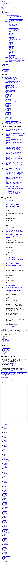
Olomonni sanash (4, 372)
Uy (4, 11)
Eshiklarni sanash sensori (17, 370)
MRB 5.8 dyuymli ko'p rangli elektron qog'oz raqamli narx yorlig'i (15, 236)
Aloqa (4, 65)
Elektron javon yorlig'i (6, 370)
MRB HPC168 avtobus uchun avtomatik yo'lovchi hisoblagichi (13, 149)
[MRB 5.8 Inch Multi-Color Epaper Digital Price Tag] (15, 231)
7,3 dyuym (11, 51)
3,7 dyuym (11, 44)
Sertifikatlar (6, 62)
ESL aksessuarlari (13, 30)
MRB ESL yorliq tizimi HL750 (13, 169)
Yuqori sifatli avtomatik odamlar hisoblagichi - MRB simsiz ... (13, 185)
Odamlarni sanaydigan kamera (16, 17)
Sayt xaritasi (19, 369)
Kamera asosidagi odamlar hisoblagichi (12, 374)
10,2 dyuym (12, 53)
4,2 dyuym (11, 46)
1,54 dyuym (12, 31)
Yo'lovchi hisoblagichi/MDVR (16, 19)
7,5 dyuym (11, 52)
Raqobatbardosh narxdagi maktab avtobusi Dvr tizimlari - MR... (14, 178)
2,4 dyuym (11, 37)
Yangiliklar (5, 64)
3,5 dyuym (11, 43)
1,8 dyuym (11, 33)
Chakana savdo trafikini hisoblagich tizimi (10, 373)
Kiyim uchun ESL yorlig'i (15, 25)
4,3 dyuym (11, 47)
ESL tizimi (8, 21)
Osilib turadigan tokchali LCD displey (17, 60)
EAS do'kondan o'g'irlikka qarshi (13, 61)
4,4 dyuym (11, 48)
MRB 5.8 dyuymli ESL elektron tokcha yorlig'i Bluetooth (13, 206)
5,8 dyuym (11, 49)
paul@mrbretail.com (8, 5)
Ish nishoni (11, 26)
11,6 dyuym (12, 55)
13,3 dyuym (12, 56)
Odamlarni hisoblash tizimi (12, 15)
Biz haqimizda (6, 12)
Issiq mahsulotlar (11, 369)
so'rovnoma (9, 227)
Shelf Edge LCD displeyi (15, 58)
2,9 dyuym (11, 40)
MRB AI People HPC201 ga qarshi (14, 130)
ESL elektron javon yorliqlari (12, 153)
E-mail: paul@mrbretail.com (9, 363)
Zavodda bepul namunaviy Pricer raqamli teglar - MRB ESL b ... (13, 193)
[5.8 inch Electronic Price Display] (14, 287)
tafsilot (13, 227)
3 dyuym (11, 42)
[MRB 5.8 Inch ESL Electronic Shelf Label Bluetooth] (15, 202)
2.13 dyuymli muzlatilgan (15, 35)
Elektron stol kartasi (13, 28)
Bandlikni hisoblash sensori (15, 20)
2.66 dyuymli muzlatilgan (15, 39)
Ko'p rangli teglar (13, 22)
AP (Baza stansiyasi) (14, 29)
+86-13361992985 (5, 377)
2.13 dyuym (12, 34)
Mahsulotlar (6, 13)
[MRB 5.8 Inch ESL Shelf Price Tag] (15, 261)
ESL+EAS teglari (13, 24)
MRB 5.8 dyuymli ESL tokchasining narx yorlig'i (14, 264)
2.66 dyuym (12, 38)
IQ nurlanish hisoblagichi (15, 16)
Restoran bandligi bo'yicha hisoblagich (18, 372)
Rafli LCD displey (10, 57)
